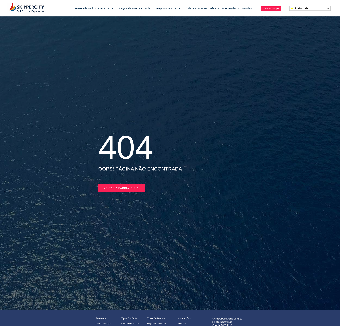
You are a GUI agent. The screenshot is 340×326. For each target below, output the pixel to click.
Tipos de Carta (129, 318)
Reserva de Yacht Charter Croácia (94, 8)
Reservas (101, 318)
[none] (310, 8)
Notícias (247, 8)
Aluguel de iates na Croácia (134, 8)
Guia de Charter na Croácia (201, 8)
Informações (229, 8)
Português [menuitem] (301, 8)
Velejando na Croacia (168, 8)
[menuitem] (310, 8)
